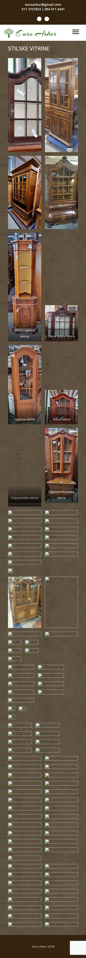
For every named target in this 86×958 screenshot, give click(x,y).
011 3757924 (31, 9)
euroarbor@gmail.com (43, 4)
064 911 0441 (54, 9)
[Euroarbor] (31, 33)
